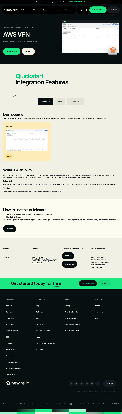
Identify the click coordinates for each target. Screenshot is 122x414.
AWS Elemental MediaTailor (100, 262)
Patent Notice (103, 404)
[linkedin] (71, 383)
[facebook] (92, 383)
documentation (18, 192)
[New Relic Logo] (10, 10)
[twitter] (81, 383)
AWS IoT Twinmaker (97, 257)
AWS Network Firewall (98, 265)
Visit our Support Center (48, 259)
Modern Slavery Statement (86, 404)
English (116, 403)
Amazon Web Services (98, 260)
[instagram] (97, 383)
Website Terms (46, 404)
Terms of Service (8, 404)
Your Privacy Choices (62, 404)
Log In (35, 214)
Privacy (34, 404)
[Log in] (86, 10)
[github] (87, 383)
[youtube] (76, 383)
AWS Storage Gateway (98, 267)
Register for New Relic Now (77, 1)
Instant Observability (13, 27)
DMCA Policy (22, 404)
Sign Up (8, 214)
